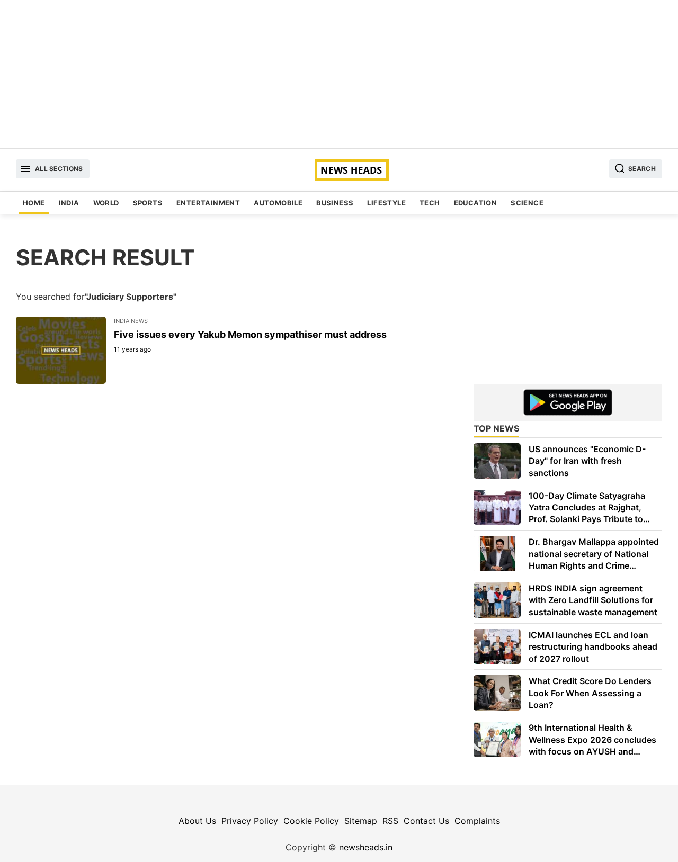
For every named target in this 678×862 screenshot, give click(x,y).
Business (334, 203)
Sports (148, 203)
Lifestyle (386, 203)
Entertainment (208, 203)
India (69, 203)
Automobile (278, 203)
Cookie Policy (311, 820)
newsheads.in (365, 847)
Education (475, 203)
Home (34, 203)
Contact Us (426, 820)
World (106, 203)
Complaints (477, 820)
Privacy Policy (249, 820)
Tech (430, 203)
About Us (197, 820)
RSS (390, 820)
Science (527, 203)
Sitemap (360, 820)
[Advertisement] (339, 74)
